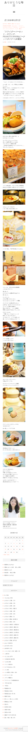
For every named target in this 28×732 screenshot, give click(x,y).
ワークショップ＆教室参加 (10, 680)
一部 (5, 685)
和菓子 (6, 696)
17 (19, 546)
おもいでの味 (7, 643)
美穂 (5, 42)
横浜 (20, 28)
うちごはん (7, 597)
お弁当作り (7, 648)
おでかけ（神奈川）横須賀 (10, 629)
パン (5, 669)
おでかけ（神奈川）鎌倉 (10, 637)
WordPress (20, 729)
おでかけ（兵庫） (8, 605)
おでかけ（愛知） (8, 616)
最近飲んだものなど (9, 564)
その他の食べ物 (8, 659)
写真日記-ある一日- (9, 693)
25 (22, 549)
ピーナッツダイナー (10, 28)
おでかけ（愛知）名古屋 (10, 619)
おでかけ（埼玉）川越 (9, 608)
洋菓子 (6, 709)
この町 (6, 653)
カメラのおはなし (8, 667)
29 (14, 552)
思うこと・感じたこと (9, 699)
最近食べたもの (8, 570)
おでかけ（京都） (8, 603)
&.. (5, 595)
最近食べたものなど (9, 575)
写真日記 (6, 691)
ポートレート (7, 675)
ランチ (16, 28)
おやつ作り (7, 645)
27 (8, 552)
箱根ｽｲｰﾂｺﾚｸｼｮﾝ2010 (9, 715)
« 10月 (4, 554)
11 (22, 543)
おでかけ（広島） (8, 613)
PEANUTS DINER (7, 25)
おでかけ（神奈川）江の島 (10, 632)
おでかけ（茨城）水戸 (9, 640)
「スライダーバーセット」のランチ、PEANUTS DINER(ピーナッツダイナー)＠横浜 (14, 35)
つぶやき (6, 661)
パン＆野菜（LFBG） (9, 672)
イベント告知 (7, 664)
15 (14, 546)
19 (5, 549)
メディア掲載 (7, 677)
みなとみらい (15, 25)
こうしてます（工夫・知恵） (11, 651)
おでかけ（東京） (8, 621)
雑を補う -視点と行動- (10, 572)
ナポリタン (15, 27)
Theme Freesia (8, 729)
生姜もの (6, 712)
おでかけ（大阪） (8, 611)
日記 (5, 704)
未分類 (6, 707)
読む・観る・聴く (8, 717)
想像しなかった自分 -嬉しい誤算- (12, 567)
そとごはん (16, 23)
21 (11, 549)
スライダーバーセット (7, 27)
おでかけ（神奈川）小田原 (10, 624)
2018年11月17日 (11, 42)
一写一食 (6, 683)
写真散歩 (6, 688)
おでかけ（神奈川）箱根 (10, 635)
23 (16, 549)
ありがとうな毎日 (14, 4)
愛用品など (7, 701)
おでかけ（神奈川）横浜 (8, 23)
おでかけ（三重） (8, 600)
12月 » (8, 554)
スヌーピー (21, 25)
